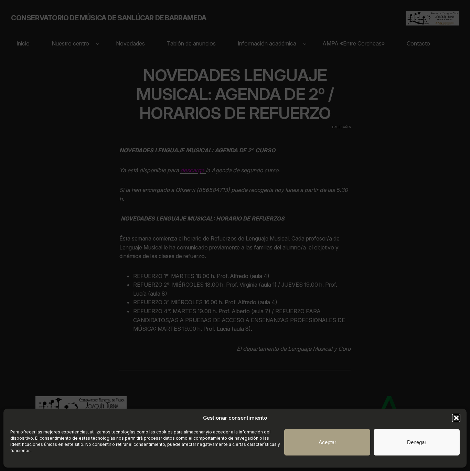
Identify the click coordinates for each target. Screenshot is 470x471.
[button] (456, 417)
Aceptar (327, 442)
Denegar (416, 442)
